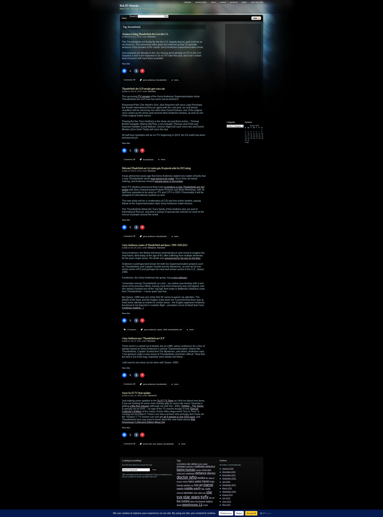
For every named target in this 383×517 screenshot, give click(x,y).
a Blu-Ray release (139, 406)
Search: (133, 16)
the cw (211, 498)
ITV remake (144, 96)
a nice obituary (179, 277)
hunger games (183, 485)
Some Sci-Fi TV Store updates (136, 392)
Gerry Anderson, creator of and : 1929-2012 (154, 245)
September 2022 (229, 478)
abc (189, 464)
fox (207, 478)
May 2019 (226, 505)
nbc (203, 489)
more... (177, 80)
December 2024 (228, 472)
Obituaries (152, 248)
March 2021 (227, 488)
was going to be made (162, 178)
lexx (154, 444)
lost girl (198, 484)
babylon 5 (190, 466)
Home (124, 18)
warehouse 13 (192, 504)
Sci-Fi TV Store (165, 400)
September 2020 (229, 492)
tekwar (159, 444)
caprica (198, 470)
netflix (208, 489)
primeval (180, 493)
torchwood (200, 501)
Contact (223, 2)
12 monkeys (182, 464)
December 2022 (228, 475)
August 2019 (227, 495)
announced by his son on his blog (182, 258)
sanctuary (188, 492)
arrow (200, 464)
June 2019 (226, 502)
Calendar (187, 2)
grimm (185, 481)
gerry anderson (149, 80)
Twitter (244, 2)
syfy (204, 496)
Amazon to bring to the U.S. (145, 34)
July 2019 (226, 498)
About (213, 2)
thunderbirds (161, 80)
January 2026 (228, 469)
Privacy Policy (201, 2)
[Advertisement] (245, 70)
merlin (180, 488)
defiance (200, 473)
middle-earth (192, 488)
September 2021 (229, 485)
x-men (205, 505)
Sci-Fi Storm (129, 5)
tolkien (192, 501)
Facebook (234, 2)
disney (211, 473)
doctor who (147, 444)
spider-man (201, 493)
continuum (190, 473)
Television (151, 37)
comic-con (181, 473)
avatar (205, 464)
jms (192, 485)
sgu (195, 493)
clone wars (206, 470)
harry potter (195, 481)
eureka (201, 477)
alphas (194, 464)
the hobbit (183, 501)
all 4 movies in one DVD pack (179, 417)
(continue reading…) (133, 308)
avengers (181, 466)
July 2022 (226, 482)
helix (212, 481)
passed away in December (169, 181)
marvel (208, 485)
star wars (191, 497)
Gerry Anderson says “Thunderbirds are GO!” (143, 338)
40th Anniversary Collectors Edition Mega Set (158, 420)
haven (205, 481)
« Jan (247, 142)
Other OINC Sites (257, 2)
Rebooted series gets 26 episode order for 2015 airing (156, 168)
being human (186, 469)
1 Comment (131, 330)
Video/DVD (152, 396)
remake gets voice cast (143, 88)
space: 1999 (162, 330)
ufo (180, 330)
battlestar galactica (205, 466)
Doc (126, 37)
